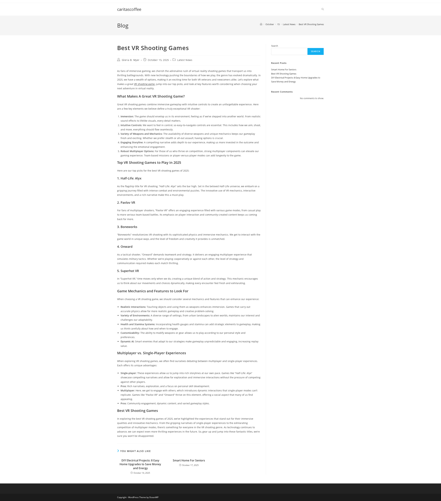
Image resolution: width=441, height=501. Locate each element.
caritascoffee (129, 9)
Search (274, 45)
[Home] (261, 24)
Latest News (184, 60)
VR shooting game (144, 84)
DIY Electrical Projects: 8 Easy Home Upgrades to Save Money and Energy (140, 464)
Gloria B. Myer (131, 60)
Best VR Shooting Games (311, 24)
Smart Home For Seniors (189, 460)
